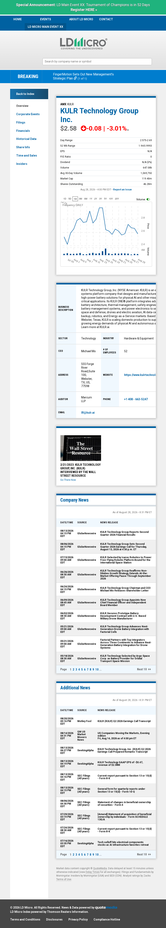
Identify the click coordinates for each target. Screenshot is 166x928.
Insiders (21, 163)
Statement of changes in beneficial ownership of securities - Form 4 (124, 803)
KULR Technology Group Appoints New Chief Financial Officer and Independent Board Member (123, 603)
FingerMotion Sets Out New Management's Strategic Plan (83, 76)
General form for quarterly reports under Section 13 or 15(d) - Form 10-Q (121, 790)
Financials (23, 130)
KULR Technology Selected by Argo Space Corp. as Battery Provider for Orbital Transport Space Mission (125, 658)
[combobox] (97, 61)
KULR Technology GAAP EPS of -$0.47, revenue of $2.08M (120, 763)
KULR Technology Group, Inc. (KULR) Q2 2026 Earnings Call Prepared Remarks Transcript (124, 750)
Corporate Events (28, 114)
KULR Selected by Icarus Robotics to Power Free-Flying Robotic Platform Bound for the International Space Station (125, 560)
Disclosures (54, 919)
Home (17, 19)
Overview (22, 105)
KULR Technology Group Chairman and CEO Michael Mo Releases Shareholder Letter (125, 589)
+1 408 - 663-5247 (136, 399)
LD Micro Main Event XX (45, 26)
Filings (20, 122)
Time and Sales (26, 155)
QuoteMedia (100, 868)
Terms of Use (63, 879)
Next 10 (142, 669)
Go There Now (68, 479)
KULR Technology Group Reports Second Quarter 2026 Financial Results (124, 533)
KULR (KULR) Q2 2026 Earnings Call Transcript (124, 721)
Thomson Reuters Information (67, 911)
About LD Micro (81, 19)
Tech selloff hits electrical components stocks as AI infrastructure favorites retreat (123, 843)
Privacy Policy (78, 919)
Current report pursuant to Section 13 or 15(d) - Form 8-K (125, 777)
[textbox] (99, 61)
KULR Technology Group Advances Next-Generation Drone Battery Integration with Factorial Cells (124, 629)
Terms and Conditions (25, 919)
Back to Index (25, 93)
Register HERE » (84, 10)
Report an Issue (122, 189)
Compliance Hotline (107, 919)
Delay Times (93, 872)
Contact (106, 19)
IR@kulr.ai (88, 412)
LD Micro (26, 907)
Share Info (23, 147)
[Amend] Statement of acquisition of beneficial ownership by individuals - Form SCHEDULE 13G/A (124, 817)
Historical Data (26, 139)
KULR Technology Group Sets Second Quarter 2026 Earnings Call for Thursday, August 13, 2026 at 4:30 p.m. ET (123, 547)
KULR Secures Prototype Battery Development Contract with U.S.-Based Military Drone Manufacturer (123, 616)
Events (45, 19)
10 (97, 669)
